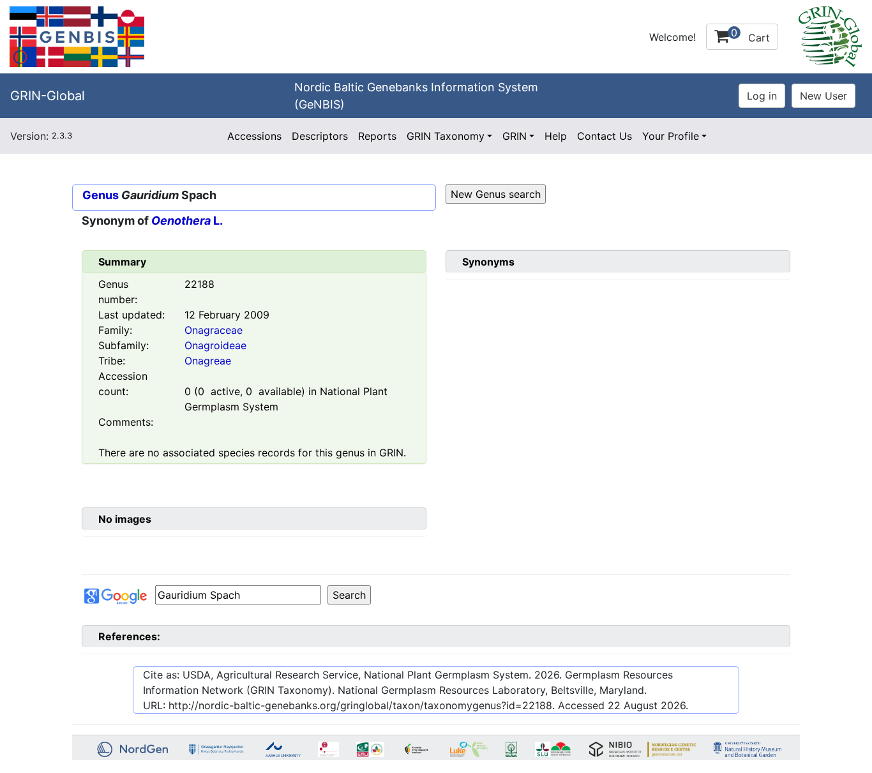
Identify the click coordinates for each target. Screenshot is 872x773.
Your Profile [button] (670, 136)
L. (187, 220)
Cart (750, 35)
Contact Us (604, 136)
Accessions (254, 136)
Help (556, 136)
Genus (100, 195)
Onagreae (207, 360)
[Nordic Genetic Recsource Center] (77, 35)
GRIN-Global (47, 95)
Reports (377, 136)
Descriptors (320, 136)
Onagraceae (213, 330)
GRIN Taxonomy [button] (446, 136)
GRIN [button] (514, 136)
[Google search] (238, 594)
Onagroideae (215, 345)
